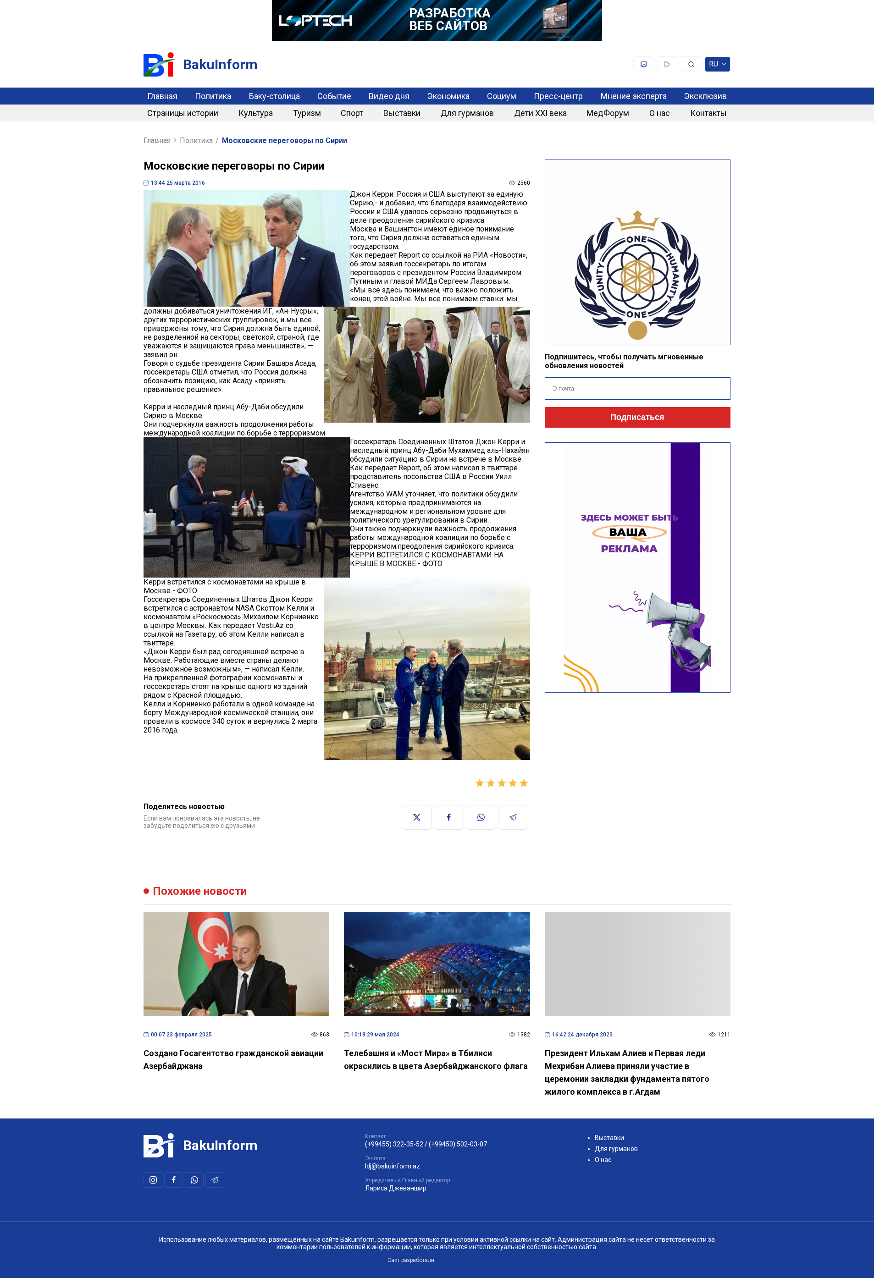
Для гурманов (467, 113)
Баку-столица (274, 96)
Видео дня (389, 96)
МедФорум (607, 113)
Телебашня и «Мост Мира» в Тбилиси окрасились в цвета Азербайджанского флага (436, 1059)
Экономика (448, 96)
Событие (334, 96)
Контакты (708, 113)
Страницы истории (182, 113)
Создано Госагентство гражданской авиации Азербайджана (233, 1059)
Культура (255, 113)
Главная (162, 96)
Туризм (307, 113)
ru (713, 66)
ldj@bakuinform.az (392, 1166)
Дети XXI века (540, 113)
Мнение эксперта (634, 96)
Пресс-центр (558, 96)
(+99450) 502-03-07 (458, 1144)
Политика (213, 96)
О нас (659, 113)
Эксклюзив (705, 96)
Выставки (401, 113)
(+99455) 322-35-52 (394, 1144)
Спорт (352, 113)
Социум (501, 96)
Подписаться (637, 417)
